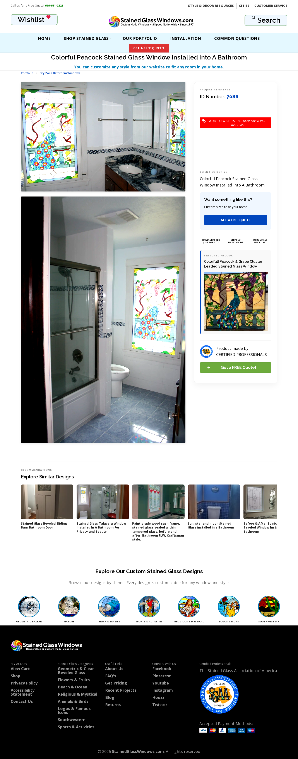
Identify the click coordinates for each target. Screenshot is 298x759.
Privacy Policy (24, 683)
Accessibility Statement (22, 692)
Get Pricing (116, 683)
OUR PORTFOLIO (140, 38)
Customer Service (270, 5)
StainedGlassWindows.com (138, 751)
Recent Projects (120, 690)
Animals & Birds (73, 701)
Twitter (159, 704)
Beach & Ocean (72, 687)
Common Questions (237, 38)
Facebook (161, 668)
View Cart (20, 668)
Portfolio (27, 73)
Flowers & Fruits (74, 679)
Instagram (162, 690)
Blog (109, 697)
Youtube (160, 683)
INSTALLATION (185, 38)
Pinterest (161, 675)
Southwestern (72, 719)
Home (44, 38)
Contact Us (22, 701)
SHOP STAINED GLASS (86, 38)
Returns (113, 704)
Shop (15, 675)
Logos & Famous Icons (74, 710)
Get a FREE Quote (236, 220)
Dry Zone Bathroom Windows (60, 73)
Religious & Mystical (77, 694)
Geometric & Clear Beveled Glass (76, 670)
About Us (114, 668)
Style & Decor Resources (211, 5)
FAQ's (110, 675)
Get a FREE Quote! (148, 48)
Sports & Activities (76, 726)
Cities (244, 5)
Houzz (158, 697)
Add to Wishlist (237, 121)
